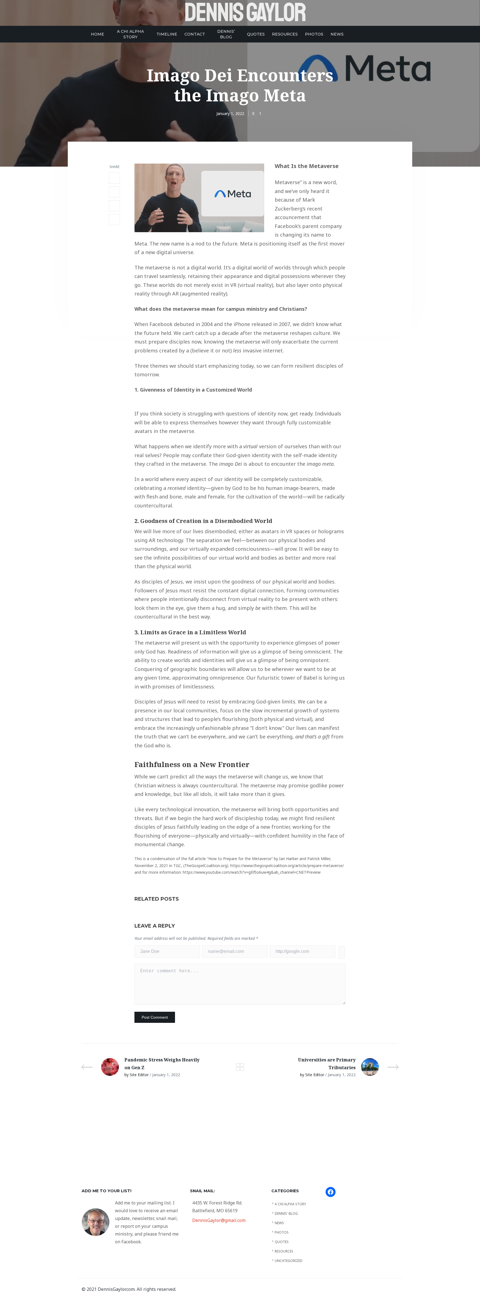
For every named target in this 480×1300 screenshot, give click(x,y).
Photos (314, 34)
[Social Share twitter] (114, 191)
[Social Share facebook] (114, 178)
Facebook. (131, 1242)
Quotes (256, 34)
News (337, 34)
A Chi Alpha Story (130, 34)
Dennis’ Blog (226, 34)
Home (97, 34)
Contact (194, 34)
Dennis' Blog (286, 1213)
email (227, 1137)
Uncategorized (288, 1260)
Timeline (166, 34)
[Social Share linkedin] (114, 205)
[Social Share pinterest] (114, 219)
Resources (285, 34)
